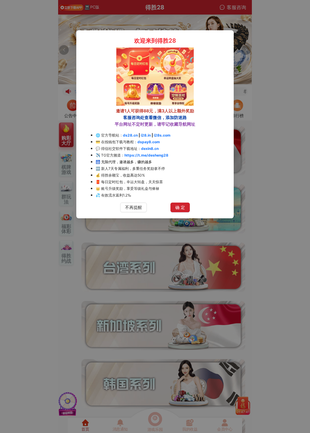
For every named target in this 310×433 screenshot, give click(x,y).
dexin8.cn (150, 148)
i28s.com (162, 135)
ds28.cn (130, 135)
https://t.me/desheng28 (146, 155)
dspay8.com (148, 142)
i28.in (146, 135)
